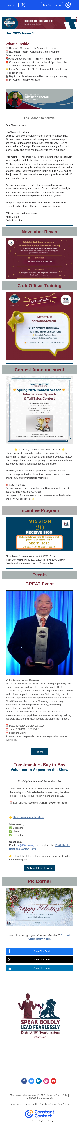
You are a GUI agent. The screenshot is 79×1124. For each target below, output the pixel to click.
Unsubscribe (16, 1104)
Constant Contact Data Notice (54, 1104)
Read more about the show (28, 817)
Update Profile (31, 1104)
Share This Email (42, 951)
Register (39, 751)
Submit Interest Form (39, 868)
